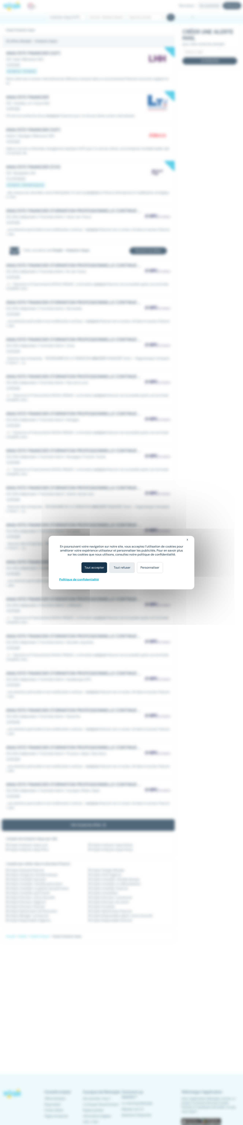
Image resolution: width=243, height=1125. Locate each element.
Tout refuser (122, 568)
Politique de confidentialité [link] (79, 579)
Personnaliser (149, 568)
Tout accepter (94, 568)
